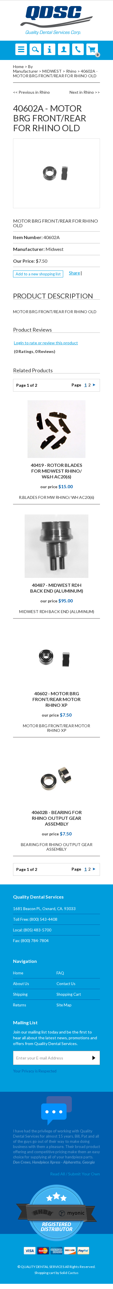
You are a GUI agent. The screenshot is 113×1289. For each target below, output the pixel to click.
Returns (19, 1005)
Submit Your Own (84, 1173)
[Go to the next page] (94, 384)
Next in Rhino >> (85, 92)
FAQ (60, 973)
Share (74, 272)
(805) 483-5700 (37, 930)
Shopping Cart (69, 994)
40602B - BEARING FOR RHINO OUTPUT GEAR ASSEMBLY (57, 817)
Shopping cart (44, 1273)
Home (18, 66)
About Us (21, 983)
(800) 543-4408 (43, 919)
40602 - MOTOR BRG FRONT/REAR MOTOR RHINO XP (56, 699)
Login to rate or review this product (46, 342)
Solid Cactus (69, 1273)
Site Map (64, 1005)
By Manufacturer (25, 69)
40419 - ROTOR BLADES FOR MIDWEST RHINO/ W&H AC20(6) (56, 470)
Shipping (20, 994)
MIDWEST (52, 71)
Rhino (71, 71)
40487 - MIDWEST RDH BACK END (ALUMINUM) (56, 587)
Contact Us (66, 983)
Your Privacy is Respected (35, 1071)
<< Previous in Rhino (31, 92)
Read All (57, 1173)
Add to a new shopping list (38, 274)
